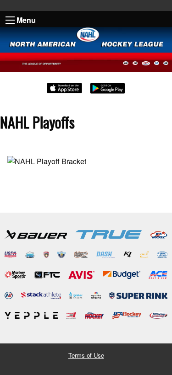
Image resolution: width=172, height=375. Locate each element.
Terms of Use (86, 355)
